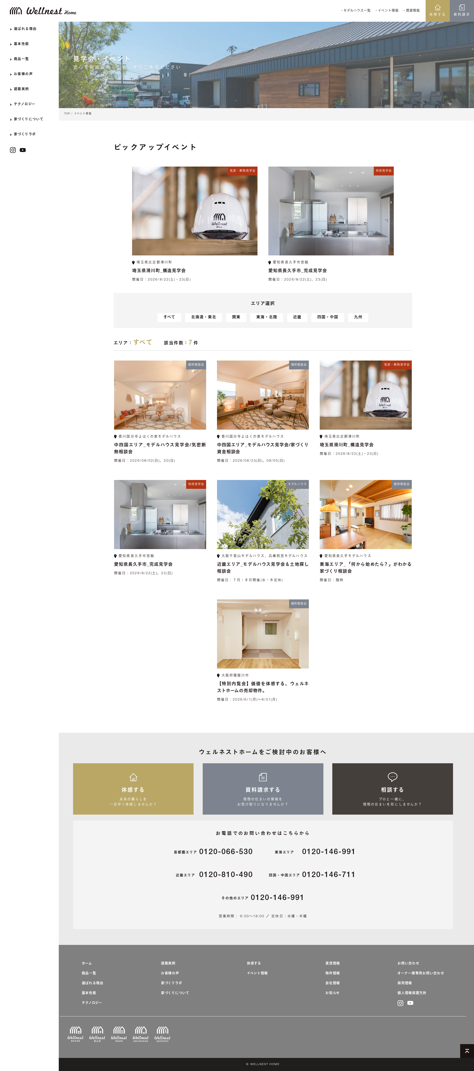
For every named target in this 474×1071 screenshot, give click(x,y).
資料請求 (462, 15)
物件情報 (332, 973)
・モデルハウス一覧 (355, 11)
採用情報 (404, 983)
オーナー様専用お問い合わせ (420, 973)
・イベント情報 (386, 11)
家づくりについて (175, 993)
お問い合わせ (408, 963)
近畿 (297, 318)
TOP (67, 114)
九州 (358, 318)
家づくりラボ (171, 983)
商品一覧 (89, 973)
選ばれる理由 (92, 983)
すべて (169, 318)
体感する (437, 15)
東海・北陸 (266, 318)
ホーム (87, 963)
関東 (236, 318)
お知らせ (332, 993)
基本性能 (89, 993)
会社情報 (332, 983)
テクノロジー (92, 1003)
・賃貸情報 (411, 11)
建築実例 (168, 963)
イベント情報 (83, 114)
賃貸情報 (332, 963)
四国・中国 (327, 318)
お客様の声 (170, 973)
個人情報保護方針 (412, 993)
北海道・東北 (203, 318)
